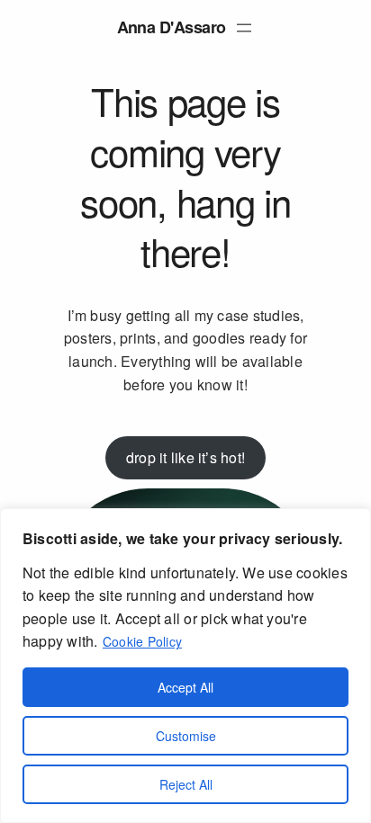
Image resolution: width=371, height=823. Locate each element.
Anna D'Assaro (171, 27)
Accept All (185, 687)
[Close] (352, 523)
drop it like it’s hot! (185, 457)
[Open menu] (244, 28)
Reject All (186, 784)
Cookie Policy (142, 641)
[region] (185, 665)
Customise (186, 736)
